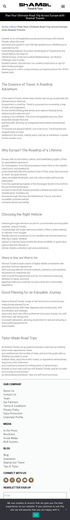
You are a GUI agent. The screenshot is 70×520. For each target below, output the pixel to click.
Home (5, 26)
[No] (65, 509)
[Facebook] (5, 480)
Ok (35, 515)
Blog (13, 26)
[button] (4, 6)
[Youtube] (24, 480)
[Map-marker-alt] (31, 480)
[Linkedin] (18, 480)
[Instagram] (12, 480)
